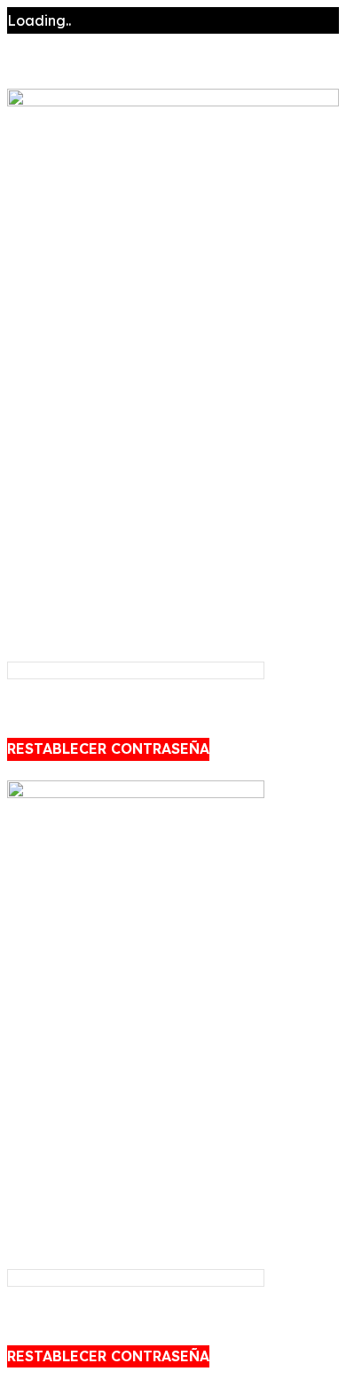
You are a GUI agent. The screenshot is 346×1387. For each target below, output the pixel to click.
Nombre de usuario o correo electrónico (92, 629)
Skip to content (58, 74)
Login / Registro (63, 412)
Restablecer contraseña (108, 748)
